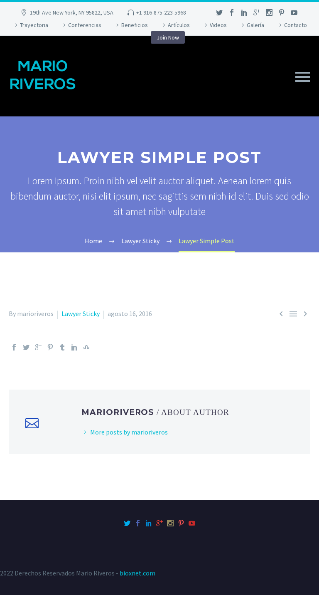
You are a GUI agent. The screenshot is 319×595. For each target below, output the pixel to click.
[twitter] (219, 12)
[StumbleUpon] (86, 347)
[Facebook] (14, 347)
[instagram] (269, 12)
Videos (218, 25)
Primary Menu (302, 77)
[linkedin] (244, 12)
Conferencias (84, 25)
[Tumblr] (62, 347)
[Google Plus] (38, 347)
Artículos (179, 25)
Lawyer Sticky (80, 313)
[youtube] (294, 12)
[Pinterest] (50, 347)
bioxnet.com (137, 573)
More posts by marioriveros (129, 432)
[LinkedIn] (74, 347)
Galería (255, 25)
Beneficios (134, 25)
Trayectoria (34, 25)
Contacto (295, 25)
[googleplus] (256, 12)
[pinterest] (281, 12)
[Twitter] (26, 347)
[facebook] (232, 12)
